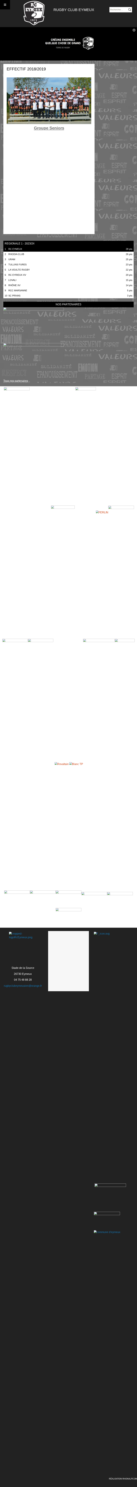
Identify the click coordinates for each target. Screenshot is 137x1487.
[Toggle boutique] (5, 4)
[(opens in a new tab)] (33, 324)
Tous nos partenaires (15, 380)
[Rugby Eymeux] (34, 13)
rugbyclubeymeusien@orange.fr (23, 985)
